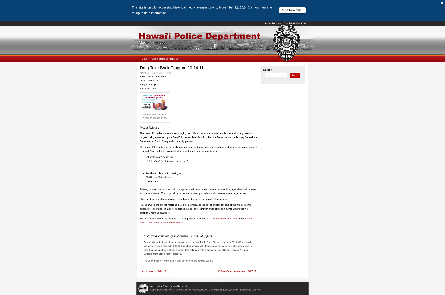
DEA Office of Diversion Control (221, 218)
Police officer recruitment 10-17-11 (238, 271)
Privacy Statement (178, 286)
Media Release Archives (165, 58)
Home (143, 58)
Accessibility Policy (159, 286)
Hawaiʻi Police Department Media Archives (222, 40)
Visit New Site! (292, 10)
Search (267, 69)
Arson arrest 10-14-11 (153, 271)
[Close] (442, 3)
